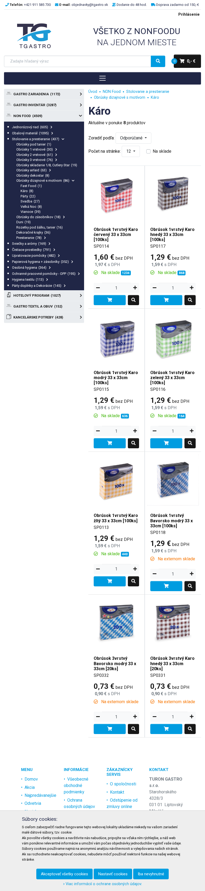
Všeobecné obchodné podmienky (76, 785)
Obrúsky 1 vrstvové (34, 149)
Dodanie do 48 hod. (132, 5)
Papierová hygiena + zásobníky (40, 262)
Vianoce (31, 212)
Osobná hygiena (29, 268)
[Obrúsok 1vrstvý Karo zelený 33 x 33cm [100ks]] (173, 336)
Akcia (30, 787)
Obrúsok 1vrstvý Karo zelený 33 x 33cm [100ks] (172, 377)
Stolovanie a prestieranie (35, 139)
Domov (31, 779)
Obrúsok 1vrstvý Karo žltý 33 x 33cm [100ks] (116, 518)
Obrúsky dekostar (32, 175)
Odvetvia (33, 803)
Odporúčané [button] (132, 137)
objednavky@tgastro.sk (90, 5)
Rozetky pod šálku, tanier (39, 227)
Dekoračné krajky (33, 232)
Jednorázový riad (30, 127)
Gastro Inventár (35, 105)
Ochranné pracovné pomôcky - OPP (44, 274)
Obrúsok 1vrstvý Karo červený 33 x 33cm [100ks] (116, 234)
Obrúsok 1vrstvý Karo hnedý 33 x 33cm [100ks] (172, 234)
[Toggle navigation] (102, 78)
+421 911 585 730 (37, 5)
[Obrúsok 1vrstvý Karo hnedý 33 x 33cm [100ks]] (173, 193)
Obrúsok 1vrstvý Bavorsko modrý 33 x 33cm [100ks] (171, 520)
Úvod (92, 91)
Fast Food (31, 186)
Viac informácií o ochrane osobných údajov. (103, 884)
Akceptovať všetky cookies (64, 874)
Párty (28, 196)
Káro (27, 191)
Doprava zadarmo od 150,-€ (177, 5)
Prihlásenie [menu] (189, 14)
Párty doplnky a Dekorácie (36, 286)
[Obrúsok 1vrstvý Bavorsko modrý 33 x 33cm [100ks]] (173, 479)
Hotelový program (37, 295)
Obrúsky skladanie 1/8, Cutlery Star (46, 165)
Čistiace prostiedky (31, 250)
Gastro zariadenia (36, 94)
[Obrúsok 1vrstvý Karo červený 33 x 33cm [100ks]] (116, 193)
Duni (23, 222)
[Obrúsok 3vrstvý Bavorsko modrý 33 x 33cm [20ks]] (116, 622)
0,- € (184, 61)
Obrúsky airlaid (31, 170)
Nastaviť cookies (113, 874)
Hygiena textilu (28, 279)
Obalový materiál (30, 133)
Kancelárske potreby (38, 317)
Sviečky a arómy (29, 244)
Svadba (30, 201)
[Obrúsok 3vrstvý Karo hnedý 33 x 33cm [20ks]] (173, 622)
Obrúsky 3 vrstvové (34, 160)
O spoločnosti (123, 783)
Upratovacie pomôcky (34, 256)
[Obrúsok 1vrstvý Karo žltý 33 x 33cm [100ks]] (116, 479)
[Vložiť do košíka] (110, 300)
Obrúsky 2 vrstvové (34, 155)
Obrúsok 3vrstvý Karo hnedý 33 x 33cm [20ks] (172, 663)
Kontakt (117, 792)
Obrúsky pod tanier (33, 144)
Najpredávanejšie (40, 795)
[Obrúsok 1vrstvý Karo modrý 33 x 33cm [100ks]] (116, 336)
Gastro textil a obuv (37, 306)
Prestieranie (29, 238)
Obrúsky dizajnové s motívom (42, 181)
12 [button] (129, 151)
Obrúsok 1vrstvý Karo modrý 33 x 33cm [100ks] (116, 377)
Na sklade (162, 151)
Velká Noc (31, 207)
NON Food (27, 116)
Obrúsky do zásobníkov (38, 217)
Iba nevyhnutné (151, 874)
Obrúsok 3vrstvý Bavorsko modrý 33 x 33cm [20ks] (115, 663)
